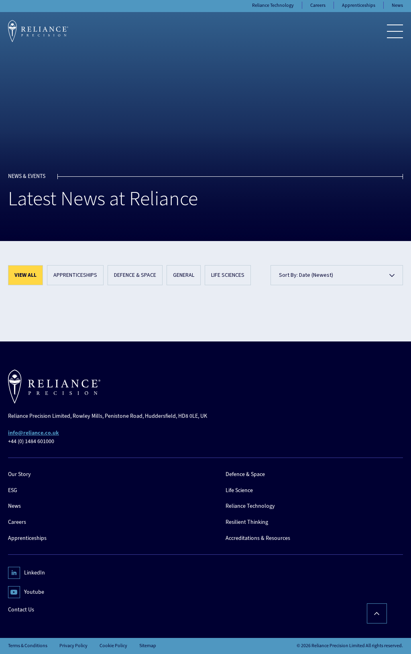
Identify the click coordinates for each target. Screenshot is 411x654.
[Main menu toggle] (395, 31)
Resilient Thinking (247, 522)
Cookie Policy (113, 646)
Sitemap (147, 646)
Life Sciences (227, 275)
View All (25, 275)
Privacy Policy (73, 646)
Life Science (239, 490)
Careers (17, 522)
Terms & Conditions (27, 646)
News (14, 506)
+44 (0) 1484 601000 (31, 441)
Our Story (19, 474)
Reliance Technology (250, 506)
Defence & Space (135, 275)
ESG (12, 490)
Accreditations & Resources (258, 538)
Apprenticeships (75, 275)
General (183, 275)
